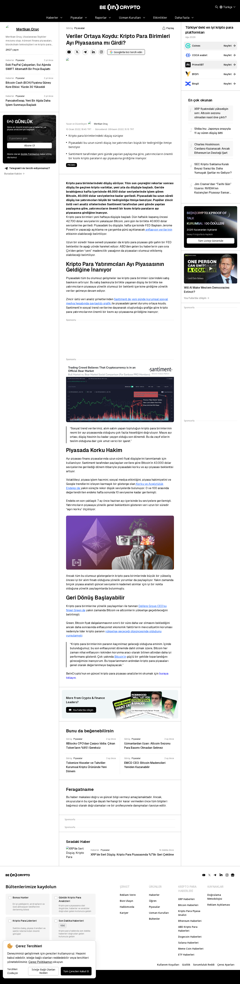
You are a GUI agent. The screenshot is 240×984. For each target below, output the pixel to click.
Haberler (154, 894)
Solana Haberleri (188, 942)
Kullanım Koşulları (168, 964)
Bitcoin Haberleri (188, 905)
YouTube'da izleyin (195, 298)
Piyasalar (79, 28)
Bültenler (154, 918)
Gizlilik (186, 964)
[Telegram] (85, 52)
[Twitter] (77, 52)
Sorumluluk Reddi (204, 964)
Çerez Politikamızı (40, 962)
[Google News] (232, 875)
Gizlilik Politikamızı (30, 154)
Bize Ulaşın (126, 900)
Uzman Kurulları (159, 912)
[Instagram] (101, 52)
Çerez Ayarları (225, 964)
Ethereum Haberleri (190, 920)
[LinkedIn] (93, 52)
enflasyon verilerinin (158, 229)
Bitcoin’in (120, 657)
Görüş (69, 28)
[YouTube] (69, 52)
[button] (28, 904)
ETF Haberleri (186, 954)
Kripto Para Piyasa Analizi (189, 913)
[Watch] (210, 268)
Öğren (153, 900)
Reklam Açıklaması (218, 904)
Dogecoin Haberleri (190, 936)
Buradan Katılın (13, 173)
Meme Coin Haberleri (190, 948)
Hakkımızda (127, 906)
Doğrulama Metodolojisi (214, 896)
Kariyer (124, 912)
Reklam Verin (128, 894)
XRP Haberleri (186, 899)
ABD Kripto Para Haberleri (187, 928)
